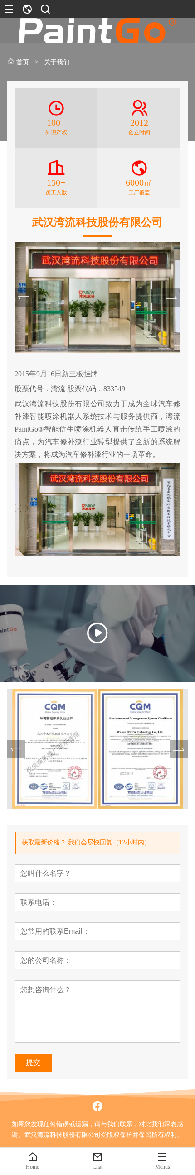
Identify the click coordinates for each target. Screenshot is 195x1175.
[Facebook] (97, 1106)
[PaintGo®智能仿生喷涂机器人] (97, 633)
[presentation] (24, 297)
